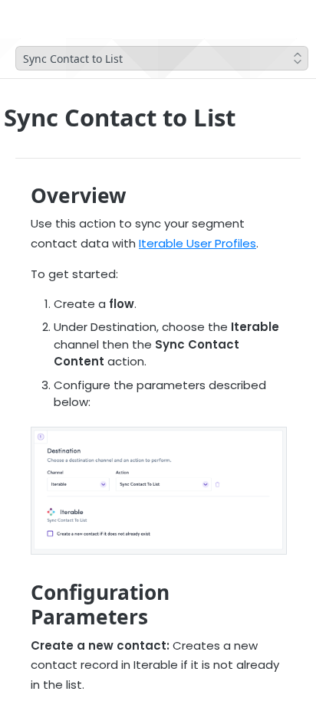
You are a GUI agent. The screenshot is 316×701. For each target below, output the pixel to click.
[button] (158, 491)
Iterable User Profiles (197, 243)
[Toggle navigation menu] (59, 19)
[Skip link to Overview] (20, 195)
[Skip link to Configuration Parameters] (20, 604)
